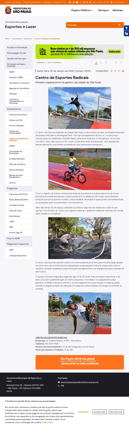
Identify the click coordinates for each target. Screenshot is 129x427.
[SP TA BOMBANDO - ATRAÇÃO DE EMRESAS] (80, 51)
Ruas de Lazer (15, 210)
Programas (12, 188)
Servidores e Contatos (19, 83)
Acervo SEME (13, 238)
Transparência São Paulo (32, 2)
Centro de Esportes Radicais (18, 139)
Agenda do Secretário (19, 88)
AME (11, 227)
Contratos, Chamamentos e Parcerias (16, 101)
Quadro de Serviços (16, 58)
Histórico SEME (16, 77)
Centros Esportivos (18, 114)
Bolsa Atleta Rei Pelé (18, 199)
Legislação (47, 2)
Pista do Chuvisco (17, 164)
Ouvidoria (57, 2)
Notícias (13, 94)
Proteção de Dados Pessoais (16, 65)
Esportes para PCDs (18, 194)
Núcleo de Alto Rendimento (16, 176)
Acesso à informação (13, 2)
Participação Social (16, 53)
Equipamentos (14, 109)
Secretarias (17, 39)
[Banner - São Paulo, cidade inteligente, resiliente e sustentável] (80, 362)
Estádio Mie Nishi (17, 159)
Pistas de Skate (16, 170)
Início (7, 39)
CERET (12, 146)
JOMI (11, 221)
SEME (11, 72)
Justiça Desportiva (17, 255)
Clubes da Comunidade (15, 132)
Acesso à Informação (17, 47)
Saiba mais (47, 422)
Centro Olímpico (16, 125)
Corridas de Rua (16, 205)
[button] (121, 62)
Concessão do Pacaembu (15, 152)
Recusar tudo (116, 412)
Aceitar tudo (99, 412)
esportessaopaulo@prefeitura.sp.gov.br (80, 382)
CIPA (11, 250)
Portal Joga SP (15, 232)
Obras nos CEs (16, 120)
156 (64, 2)
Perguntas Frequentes (17, 244)
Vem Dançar (14, 216)
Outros (12, 182)
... (110, 62)
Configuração (83, 412)
